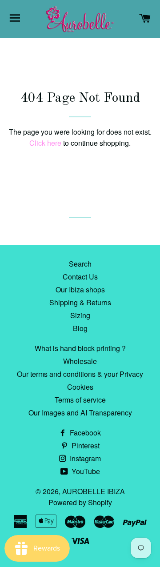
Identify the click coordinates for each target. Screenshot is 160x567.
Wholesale (80, 361)
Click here (45, 143)
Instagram (84, 458)
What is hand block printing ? (80, 348)
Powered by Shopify (80, 502)
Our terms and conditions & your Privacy (80, 374)
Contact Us (80, 277)
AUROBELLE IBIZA (93, 491)
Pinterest (85, 445)
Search (80, 264)
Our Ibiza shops (80, 289)
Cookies (80, 387)
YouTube (85, 471)
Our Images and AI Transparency (80, 412)
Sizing (80, 315)
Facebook (84, 432)
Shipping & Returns (80, 302)
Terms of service (80, 400)
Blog (80, 328)
